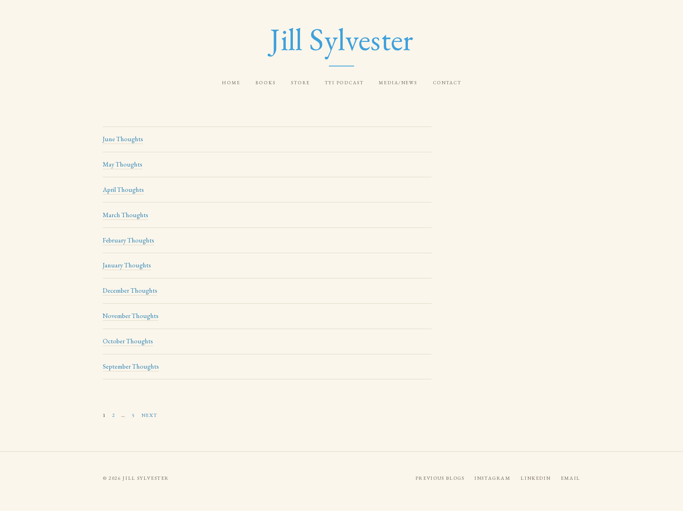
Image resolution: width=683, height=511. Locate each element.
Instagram (492, 478)
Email (570, 478)
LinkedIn (536, 478)
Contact (447, 82)
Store (300, 82)
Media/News (398, 82)
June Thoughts (123, 139)
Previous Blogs (439, 478)
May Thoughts (122, 164)
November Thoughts (130, 316)
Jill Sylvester (341, 39)
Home (231, 82)
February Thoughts (128, 240)
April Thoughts (123, 189)
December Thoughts (130, 290)
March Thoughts (125, 215)
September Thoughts (131, 366)
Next (150, 415)
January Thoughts (127, 265)
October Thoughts (128, 341)
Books (265, 82)
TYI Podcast (344, 82)
